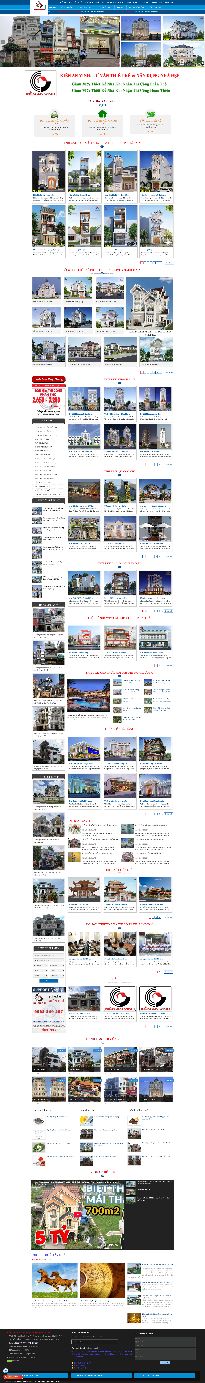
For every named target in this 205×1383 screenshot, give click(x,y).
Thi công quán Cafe (112, 1069)
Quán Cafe (119, 471)
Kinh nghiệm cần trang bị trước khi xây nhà (149, 839)
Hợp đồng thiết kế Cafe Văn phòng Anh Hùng (60, 1156)
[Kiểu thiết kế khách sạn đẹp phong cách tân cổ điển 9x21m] (155, 436)
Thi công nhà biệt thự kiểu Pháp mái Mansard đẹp (46, 841)
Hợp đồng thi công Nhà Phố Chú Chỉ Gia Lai (156, 1156)
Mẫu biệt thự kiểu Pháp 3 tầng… (44, 364)
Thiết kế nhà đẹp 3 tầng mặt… (44, 195)
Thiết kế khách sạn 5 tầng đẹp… (80, 414)
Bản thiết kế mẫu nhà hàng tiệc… (116, 764)
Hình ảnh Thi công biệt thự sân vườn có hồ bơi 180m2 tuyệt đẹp (49, 906)
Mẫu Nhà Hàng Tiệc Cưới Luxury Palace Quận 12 (140, 37)
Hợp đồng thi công (138, 1110)
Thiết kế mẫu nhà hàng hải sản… (116, 801)
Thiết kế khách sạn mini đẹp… (151, 414)
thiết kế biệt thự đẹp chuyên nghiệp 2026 (102, 270)
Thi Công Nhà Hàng (148, 1099)
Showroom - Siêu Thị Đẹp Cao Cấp (119, 618)
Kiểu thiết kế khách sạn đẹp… (151, 451)
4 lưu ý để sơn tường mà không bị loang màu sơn (151, 825)
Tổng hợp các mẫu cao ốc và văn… (152, 598)
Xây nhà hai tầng (42, 443)
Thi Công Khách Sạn (41, 1099)
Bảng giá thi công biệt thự (46, 427)
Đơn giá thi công (150, 1376)
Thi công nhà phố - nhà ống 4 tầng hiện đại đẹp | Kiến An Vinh (48, 636)
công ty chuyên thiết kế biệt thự (84, 1351)
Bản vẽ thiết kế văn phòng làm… (116, 598)
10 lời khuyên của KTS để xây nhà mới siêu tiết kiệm (99, 825)
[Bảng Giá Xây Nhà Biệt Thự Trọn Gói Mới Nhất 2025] (155, 998)
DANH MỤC (102, 1038)
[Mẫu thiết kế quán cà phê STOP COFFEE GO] (84, 491)
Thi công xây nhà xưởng (150, 1069)
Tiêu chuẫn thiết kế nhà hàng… (80, 801)
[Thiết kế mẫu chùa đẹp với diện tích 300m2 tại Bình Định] (84, 889)
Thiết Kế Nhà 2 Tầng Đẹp (45, 459)
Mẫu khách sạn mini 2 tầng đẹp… (81, 451)
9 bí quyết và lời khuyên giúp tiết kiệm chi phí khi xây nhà (100, 840)
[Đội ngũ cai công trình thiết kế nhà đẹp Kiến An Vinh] (120, 944)
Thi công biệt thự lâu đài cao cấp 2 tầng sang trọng (47, 939)
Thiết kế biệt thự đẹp (144, 1189)
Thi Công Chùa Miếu (77, 1099)
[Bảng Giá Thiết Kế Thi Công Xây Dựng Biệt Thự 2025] (120, 998)
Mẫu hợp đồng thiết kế (26, 1376)
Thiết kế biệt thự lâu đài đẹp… (43, 302)
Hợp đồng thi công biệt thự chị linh (153, 1129)
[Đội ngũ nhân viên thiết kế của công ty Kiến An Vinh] (84, 944)
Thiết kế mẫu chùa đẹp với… (79, 904)
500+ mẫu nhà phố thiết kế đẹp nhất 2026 (102, 143)
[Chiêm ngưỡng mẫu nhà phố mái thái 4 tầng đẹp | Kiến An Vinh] (156, 226)
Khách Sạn (119, 379)
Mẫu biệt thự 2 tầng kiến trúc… (106, 331)
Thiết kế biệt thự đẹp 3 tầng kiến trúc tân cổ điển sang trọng (183, 63)
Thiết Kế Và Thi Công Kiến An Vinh (119, 924)
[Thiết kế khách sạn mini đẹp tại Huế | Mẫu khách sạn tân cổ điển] (155, 399)
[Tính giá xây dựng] (49, 379)
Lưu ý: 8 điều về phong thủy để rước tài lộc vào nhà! (98, 1301)
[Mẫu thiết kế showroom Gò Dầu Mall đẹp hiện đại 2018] (155, 638)
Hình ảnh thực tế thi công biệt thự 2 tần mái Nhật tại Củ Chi (47, 874)
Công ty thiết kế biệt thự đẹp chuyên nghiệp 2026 (149, 333)
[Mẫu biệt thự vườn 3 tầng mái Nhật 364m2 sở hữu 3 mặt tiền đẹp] (110, 288)
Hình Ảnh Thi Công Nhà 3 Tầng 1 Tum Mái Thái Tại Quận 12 (48, 735)
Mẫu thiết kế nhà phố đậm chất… (117, 195)
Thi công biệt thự (75, 1069)
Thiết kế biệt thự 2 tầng (45, 478)
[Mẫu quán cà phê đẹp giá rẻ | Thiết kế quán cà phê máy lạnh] (120, 491)
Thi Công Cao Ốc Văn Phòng (115, 1099)
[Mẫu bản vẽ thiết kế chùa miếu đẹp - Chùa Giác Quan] (120, 889)
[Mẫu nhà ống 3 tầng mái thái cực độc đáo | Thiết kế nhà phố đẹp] (156, 171)
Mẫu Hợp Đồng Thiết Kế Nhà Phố (57, 1117)
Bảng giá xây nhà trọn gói (46, 435)
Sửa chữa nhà (87, 1110)
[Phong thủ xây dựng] (49, 386)
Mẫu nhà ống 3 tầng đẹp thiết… (80, 250)
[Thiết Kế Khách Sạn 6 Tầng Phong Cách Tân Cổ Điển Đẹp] (120, 399)
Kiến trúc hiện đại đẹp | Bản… (80, 195)
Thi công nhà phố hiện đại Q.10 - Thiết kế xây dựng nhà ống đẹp (48, 669)
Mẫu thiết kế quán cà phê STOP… (81, 506)
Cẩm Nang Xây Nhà (42, 482)
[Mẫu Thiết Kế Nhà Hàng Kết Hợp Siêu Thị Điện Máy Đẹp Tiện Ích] (84, 749)
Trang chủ (52, 7)
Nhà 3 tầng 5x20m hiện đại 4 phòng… (46, 250)
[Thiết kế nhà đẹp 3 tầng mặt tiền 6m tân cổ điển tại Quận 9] (48, 171)
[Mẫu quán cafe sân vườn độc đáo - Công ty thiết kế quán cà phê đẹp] (155, 491)
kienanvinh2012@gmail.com (162, 2)
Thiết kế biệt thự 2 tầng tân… (74, 331)
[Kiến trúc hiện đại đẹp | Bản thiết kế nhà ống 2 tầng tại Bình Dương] (84, 171)
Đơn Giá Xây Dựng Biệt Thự (79, 1013)
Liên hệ (169, 7)
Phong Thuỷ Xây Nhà (43, 447)
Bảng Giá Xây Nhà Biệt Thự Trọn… (153, 1013)
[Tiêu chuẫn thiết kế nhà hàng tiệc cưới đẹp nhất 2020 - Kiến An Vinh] (84, 786)
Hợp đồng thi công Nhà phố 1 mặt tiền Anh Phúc (157, 1143)
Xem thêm (54, 134)
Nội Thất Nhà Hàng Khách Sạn (47, 494)
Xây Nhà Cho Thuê (42, 486)
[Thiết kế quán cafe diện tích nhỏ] (155, 528)
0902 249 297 (132, 2)
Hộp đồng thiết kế (42, 1110)
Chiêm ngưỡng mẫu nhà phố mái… (153, 250)
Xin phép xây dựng (136, 7)
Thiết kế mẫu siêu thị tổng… (79, 653)
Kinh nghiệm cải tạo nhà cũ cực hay (105, 1156)
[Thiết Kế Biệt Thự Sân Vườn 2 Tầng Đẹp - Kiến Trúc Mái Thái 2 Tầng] (183, 28)
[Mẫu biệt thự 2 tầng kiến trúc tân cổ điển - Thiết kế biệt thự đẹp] (110, 317)
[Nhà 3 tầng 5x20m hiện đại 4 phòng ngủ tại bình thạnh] (48, 226)
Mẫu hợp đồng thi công (90, 1376)
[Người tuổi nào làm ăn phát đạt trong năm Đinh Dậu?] (55, 1281)
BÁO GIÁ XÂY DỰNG (102, 101)
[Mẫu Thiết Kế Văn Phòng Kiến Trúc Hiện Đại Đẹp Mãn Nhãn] (84, 583)
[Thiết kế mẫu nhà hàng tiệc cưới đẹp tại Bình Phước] (155, 786)
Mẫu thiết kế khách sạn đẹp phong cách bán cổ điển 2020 (140, 63)
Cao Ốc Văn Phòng (119, 563)
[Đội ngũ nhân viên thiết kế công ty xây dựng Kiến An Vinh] (155, 944)
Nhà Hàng (119, 729)
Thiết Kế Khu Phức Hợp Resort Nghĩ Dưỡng (119, 672)
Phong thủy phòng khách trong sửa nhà (106, 1130)
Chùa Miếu (119, 869)
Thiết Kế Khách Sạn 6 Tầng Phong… (118, 414)
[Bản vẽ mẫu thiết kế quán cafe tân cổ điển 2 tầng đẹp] (120, 528)
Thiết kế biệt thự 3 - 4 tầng (46, 474)
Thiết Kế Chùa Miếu (43, 490)
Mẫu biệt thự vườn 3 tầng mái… (107, 302)
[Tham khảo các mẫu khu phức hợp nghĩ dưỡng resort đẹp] (88, 696)
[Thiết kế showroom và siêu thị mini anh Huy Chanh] (120, 638)
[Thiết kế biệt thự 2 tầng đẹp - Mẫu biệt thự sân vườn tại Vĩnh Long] (78, 288)
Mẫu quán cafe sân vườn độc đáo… (153, 506)
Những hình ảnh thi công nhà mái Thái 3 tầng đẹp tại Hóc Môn (48, 767)
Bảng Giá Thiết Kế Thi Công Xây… (117, 1013)
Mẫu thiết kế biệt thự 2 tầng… (115, 364)
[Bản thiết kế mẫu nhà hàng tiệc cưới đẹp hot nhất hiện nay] (120, 749)
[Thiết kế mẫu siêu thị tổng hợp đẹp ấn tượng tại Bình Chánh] (84, 638)
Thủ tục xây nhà (42, 439)
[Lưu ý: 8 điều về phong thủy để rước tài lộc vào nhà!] (102, 1281)
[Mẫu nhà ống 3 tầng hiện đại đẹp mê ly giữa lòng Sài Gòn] (120, 226)
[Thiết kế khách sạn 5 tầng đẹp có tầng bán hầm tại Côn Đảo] (84, 399)
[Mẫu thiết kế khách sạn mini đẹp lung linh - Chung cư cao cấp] (120, 436)
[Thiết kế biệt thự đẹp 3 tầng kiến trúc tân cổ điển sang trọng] (183, 54)
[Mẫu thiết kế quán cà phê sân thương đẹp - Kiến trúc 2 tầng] (84, 528)
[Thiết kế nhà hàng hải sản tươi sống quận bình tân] (155, 749)
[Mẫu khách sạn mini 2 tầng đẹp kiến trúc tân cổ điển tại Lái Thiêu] (84, 436)
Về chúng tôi (66, 7)
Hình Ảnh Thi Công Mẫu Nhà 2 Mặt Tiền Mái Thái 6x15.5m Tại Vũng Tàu (48, 702)
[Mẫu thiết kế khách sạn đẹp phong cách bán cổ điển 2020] (141, 54)
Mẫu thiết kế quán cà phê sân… (80, 543)
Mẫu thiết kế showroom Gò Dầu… (152, 653)
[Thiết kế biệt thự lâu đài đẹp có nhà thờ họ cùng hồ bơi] (46, 288)
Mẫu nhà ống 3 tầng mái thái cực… (153, 195)
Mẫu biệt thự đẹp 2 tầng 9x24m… (80, 364)
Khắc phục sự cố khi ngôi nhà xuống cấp (106, 1117)
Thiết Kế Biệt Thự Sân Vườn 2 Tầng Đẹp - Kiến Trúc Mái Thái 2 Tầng (182, 37)
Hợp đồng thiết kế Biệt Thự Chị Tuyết (58, 1143)
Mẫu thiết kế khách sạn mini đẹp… (117, 451)
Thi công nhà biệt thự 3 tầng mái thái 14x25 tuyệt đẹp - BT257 (49, 808)
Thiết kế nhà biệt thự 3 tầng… (151, 364)
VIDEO (102, 1172)
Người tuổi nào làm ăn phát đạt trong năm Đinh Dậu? (50, 1301)
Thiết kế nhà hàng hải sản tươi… (152, 764)
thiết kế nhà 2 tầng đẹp (122, 1351)
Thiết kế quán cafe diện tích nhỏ (151, 543)
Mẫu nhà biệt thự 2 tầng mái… (43, 331)
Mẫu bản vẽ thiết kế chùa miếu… (116, 904)
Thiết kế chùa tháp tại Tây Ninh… (152, 904)
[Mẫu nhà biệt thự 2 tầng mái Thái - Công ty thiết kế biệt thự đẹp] (46, 317)
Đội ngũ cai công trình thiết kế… (116, 959)
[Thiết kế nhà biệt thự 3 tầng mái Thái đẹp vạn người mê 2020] (156, 349)
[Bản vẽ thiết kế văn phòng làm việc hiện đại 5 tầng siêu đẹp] (120, 583)
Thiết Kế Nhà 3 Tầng (43, 470)
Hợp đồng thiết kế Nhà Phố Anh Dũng (58, 1130)
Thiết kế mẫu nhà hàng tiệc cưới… (152, 801)
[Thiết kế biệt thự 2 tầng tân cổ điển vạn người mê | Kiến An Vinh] (78, 317)
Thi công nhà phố (40, 1069)
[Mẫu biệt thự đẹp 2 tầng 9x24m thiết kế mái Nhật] (84, 349)
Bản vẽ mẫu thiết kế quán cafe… (116, 543)
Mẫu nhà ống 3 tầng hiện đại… (116, 250)
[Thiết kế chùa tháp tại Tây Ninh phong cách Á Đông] (155, 889)
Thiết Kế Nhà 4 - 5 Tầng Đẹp (46, 463)
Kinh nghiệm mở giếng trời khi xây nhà (148, 853)
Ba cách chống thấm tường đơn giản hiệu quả (97, 853)
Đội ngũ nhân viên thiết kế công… (152, 959)
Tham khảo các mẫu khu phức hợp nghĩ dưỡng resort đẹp (87, 715)
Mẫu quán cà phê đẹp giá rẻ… (115, 506)
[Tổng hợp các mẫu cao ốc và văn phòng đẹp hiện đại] (155, 583)
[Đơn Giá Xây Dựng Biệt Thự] (84, 998)
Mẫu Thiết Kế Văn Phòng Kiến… (81, 598)
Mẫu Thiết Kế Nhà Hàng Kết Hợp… (82, 764)
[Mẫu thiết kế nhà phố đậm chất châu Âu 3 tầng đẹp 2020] (120, 171)
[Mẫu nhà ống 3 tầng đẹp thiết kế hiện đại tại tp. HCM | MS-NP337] (84, 226)
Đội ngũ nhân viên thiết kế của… (81, 959)
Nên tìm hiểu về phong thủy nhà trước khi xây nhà (157, 1282)
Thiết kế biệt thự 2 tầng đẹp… (74, 302)
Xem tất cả (169, 263)
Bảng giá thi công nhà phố (46, 431)
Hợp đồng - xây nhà (43, 455)
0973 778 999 (143, 2)
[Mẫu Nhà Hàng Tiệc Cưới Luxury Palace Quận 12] (141, 28)
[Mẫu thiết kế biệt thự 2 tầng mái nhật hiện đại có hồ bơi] (120, 349)
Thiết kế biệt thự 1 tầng (45, 467)
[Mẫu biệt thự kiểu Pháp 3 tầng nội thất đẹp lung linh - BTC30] (48, 349)
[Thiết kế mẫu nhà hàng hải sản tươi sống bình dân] (120, 786)
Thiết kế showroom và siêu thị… (116, 653)
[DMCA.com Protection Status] (13, 1362)
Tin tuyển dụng (41, 451)
